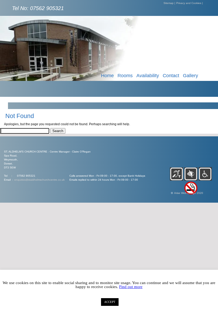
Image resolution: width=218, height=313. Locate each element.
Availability (147, 75)
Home (107, 75)
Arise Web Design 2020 (188, 193)
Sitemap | (169, 3)
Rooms (125, 75)
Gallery (190, 75)
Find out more (130, 287)
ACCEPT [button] (109, 301)
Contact (171, 75)
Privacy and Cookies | (189, 3)
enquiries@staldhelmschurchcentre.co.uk (39, 179)
